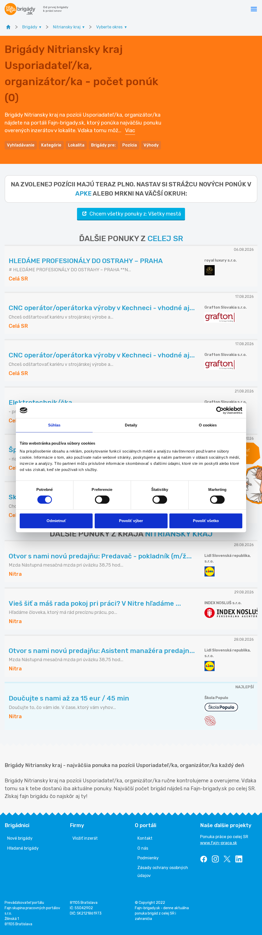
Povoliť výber (131, 521)
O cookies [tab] (208, 425)
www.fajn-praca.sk (218, 842)
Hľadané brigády (23, 848)
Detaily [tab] (131, 425)
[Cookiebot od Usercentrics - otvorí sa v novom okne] (220, 410)
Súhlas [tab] (54, 425)
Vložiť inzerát (85, 838)
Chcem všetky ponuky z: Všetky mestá (135, 214)
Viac (130, 130)
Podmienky (148, 857)
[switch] (102, 499)
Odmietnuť (56, 521)
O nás (142, 848)
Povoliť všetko (206, 521)
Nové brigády (19, 838)
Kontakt (144, 838)
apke (83, 193)
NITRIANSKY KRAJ (179, 533)
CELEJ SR (165, 238)
